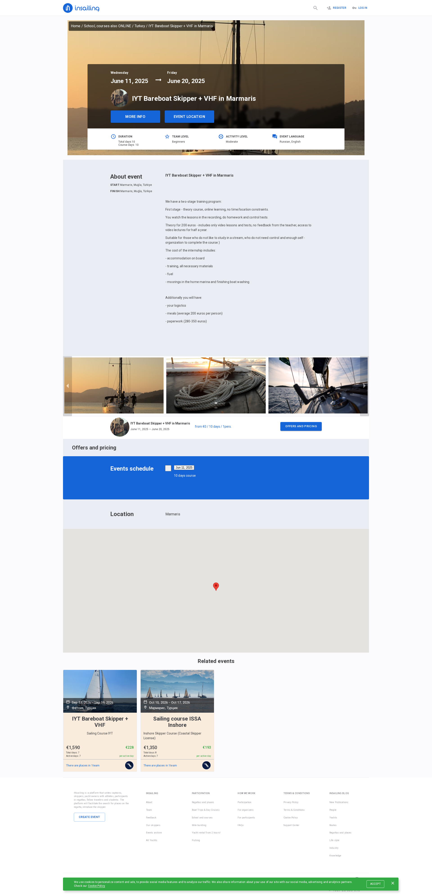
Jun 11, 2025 (184, 467)
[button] (216, 427)
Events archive (154, 832)
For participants (246, 817)
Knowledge (335, 855)
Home (76, 26)
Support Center (291, 825)
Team (149, 809)
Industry (333, 848)
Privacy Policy (291, 802)
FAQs (241, 825)
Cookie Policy (96, 885)
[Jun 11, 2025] (168, 468)
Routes (333, 825)
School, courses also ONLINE (107, 26)
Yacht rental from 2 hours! (206, 832)
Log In (362, 7)
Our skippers (153, 825)
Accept (375, 883)
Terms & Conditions (294, 809)
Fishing (196, 840)
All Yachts (151, 840)
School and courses (202, 817)
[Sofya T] (129, 765)
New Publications (338, 802)
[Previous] (67, 386)
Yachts (333, 817)
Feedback (151, 817)
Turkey (140, 26)
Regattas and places (203, 802)
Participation (244, 802)
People (332, 809)
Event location (189, 117)
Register (339, 7)
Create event (89, 817)
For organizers (246, 809)
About (149, 802)
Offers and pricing (301, 426)
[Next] (364, 386)
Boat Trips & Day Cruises (206, 809)
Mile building (199, 825)
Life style (334, 840)
